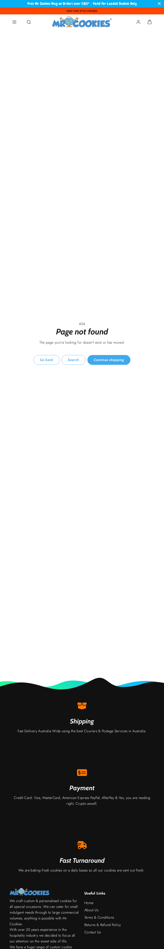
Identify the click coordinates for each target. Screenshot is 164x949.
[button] (14, 22)
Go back (46, 360)
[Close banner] (159, 3)
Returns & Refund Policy (102, 924)
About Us (91, 910)
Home (88, 902)
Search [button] (73, 360)
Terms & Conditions (99, 917)
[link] (138, 22)
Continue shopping (109, 360)
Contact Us (92, 932)
